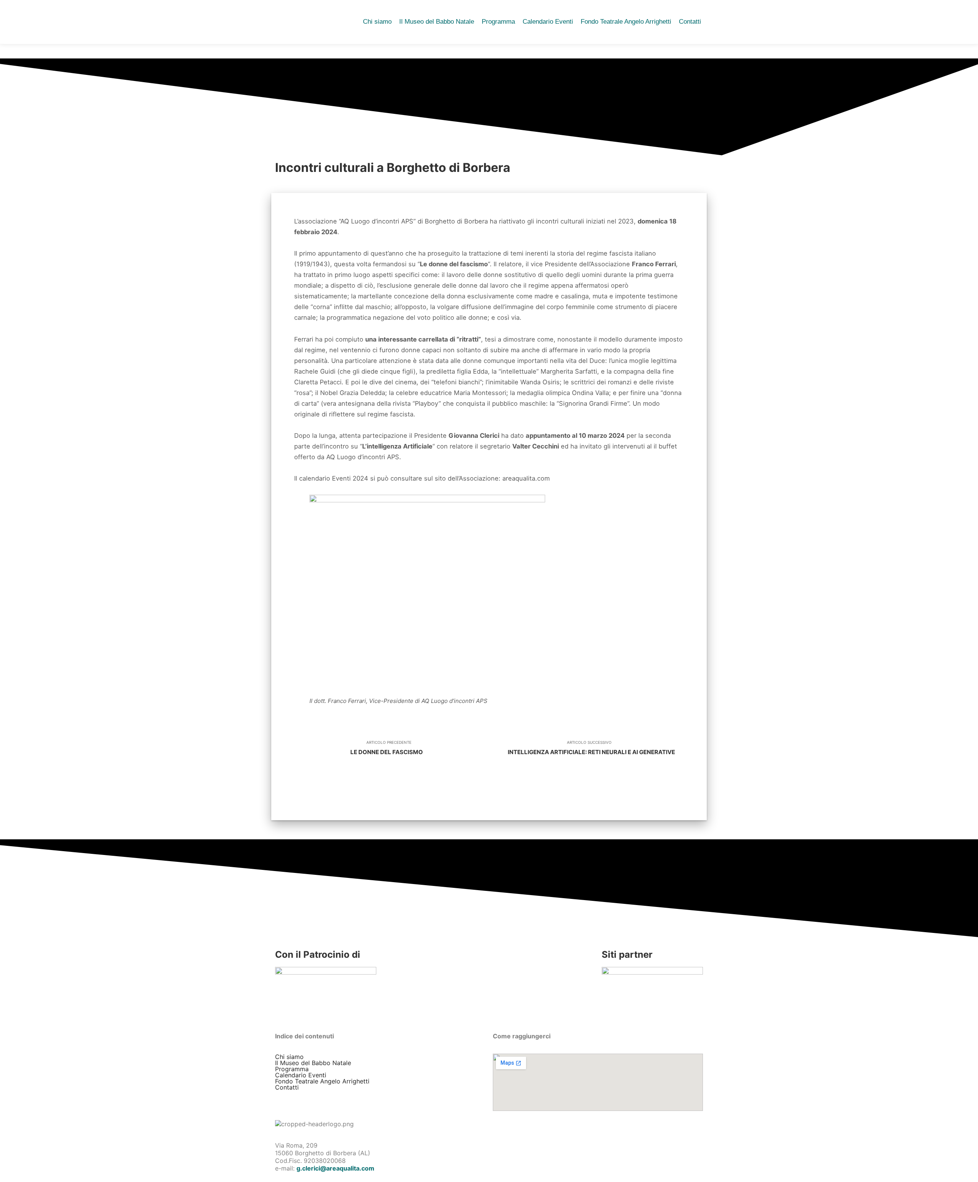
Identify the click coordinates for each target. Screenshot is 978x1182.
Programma (292, 1069)
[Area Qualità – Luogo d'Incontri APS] (296, 22)
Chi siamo (289, 1057)
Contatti (287, 1087)
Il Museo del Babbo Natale (313, 1063)
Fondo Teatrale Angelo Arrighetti (322, 1081)
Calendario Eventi (300, 1075)
